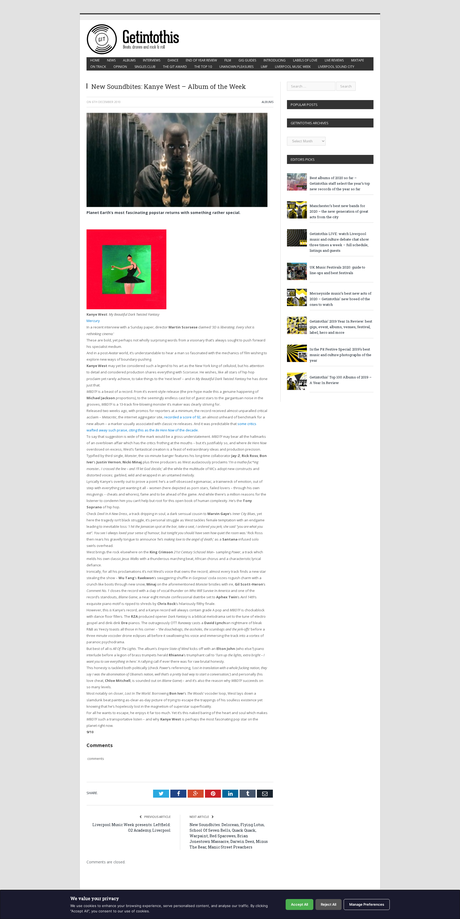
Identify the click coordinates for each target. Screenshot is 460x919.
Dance (173, 60)
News (111, 60)
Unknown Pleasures (236, 66)
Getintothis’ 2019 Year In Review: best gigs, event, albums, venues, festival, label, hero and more (341, 327)
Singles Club (144, 66)
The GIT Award (175, 66)
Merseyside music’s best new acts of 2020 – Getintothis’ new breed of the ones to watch (340, 299)
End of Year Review (201, 60)
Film (227, 60)
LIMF (264, 66)
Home (95, 60)
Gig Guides (247, 60)
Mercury (93, 320)
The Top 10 (203, 66)
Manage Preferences (366, 904)
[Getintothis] (137, 38)
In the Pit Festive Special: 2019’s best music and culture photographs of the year (340, 355)
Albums (129, 60)
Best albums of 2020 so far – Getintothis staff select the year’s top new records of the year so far (340, 183)
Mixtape (357, 60)
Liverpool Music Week (293, 66)
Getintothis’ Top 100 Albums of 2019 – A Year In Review (341, 380)
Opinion (120, 66)
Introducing (275, 60)
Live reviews (334, 60)
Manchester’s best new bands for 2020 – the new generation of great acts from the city (339, 211)
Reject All (328, 904)
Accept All (299, 904)
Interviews (151, 60)
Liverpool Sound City (336, 66)
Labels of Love (305, 60)
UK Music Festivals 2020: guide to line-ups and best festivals (337, 270)
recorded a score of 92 (182, 417)
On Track (98, 66)
